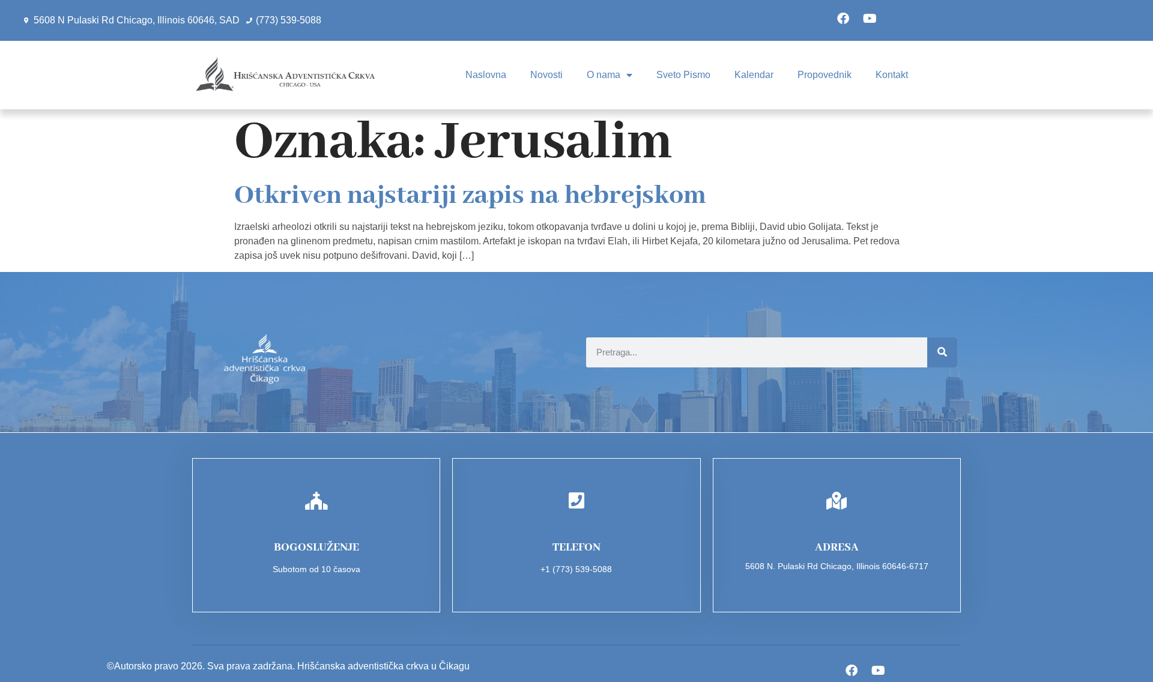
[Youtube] (870, 19)
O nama (603, 75)
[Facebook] (843, 19)
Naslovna (485, 75)
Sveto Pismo (683, 75)
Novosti (546, 75)
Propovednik (824, 75)
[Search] (942, 352)
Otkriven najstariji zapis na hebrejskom (470, 196)
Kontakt (892, 75)
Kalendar (753, 75)
